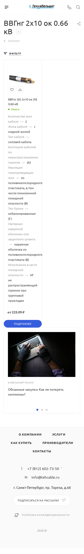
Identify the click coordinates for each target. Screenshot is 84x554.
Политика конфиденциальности (46, 515)
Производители (57, 443)
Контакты (42, 451)
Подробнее (23, 324)
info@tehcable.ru (46, 477)
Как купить (21, 443)
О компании (30, 434)
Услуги (59, 434)
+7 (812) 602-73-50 (43, 468)
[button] (37, 410)
